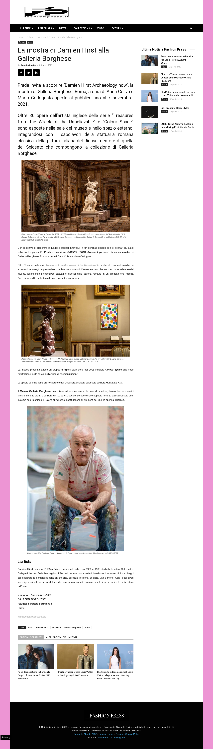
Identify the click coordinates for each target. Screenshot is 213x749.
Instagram (119, 737)
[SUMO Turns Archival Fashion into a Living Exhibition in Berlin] (149, 128)
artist (30, 627)
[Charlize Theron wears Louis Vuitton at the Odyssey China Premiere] (75, 656)
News (62, 28)
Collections (82, 28)
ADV (94, 734)
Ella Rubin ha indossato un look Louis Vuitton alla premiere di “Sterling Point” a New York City (115, 675)
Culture (25, 28)
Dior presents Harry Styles (175, 108)
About (87, 734)
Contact (78, 734)
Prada (87, 627)
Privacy (119, 734)
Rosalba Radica (28, 65)
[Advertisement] (166, 192)
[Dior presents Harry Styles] (149, 112)
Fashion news (106, 734)
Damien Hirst (42, 627)
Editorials (45, 28)
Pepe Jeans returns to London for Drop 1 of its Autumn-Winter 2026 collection (34, 675)
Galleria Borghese (72, 627)
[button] (191, 28)
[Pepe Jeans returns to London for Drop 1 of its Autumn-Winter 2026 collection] (36, 656)
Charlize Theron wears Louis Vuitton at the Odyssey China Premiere (176, 77)
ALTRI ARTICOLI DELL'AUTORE (62, 637)
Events (116, 28)
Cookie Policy (132, 734)
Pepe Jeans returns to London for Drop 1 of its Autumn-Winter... (177, 59)
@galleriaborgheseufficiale (32, 616)
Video (100, 28)
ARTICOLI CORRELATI (31, 637)
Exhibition (56, 627)
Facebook (103, 737)
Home (20, 37)
